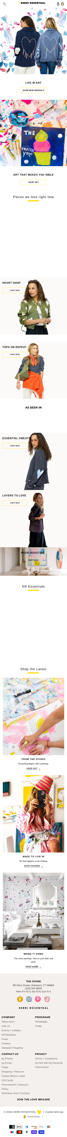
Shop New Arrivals (33, 90)
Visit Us (6, 1026)
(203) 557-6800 (33, 988)
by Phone (7, 1058)
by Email (7, 1062)
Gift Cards (7, 1080)
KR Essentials (33, 586)
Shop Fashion (33, 866)
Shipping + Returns (13, 1071)
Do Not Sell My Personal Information (49, 1065)
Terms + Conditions (46, 1058)
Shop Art (33, 182)
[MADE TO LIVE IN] (33, 813)
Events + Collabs (11, 1030)
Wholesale (41, 1021)
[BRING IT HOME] (33, 911)
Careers (6, 1043)
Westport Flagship (12, 1047)
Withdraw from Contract (16, 1093)
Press (5, 1039)
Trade (38, 1026)
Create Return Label (13, 1075)
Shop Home (33, 967)
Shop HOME (33, 560)
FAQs (5, 1067)
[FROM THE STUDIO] (33, 716)
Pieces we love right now (33, 197)
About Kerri (8, 1021)
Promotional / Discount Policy (15, 1086)
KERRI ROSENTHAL (32, 4)
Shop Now (14, 290)
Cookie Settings (54, 1111)
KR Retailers (9, 1034)
